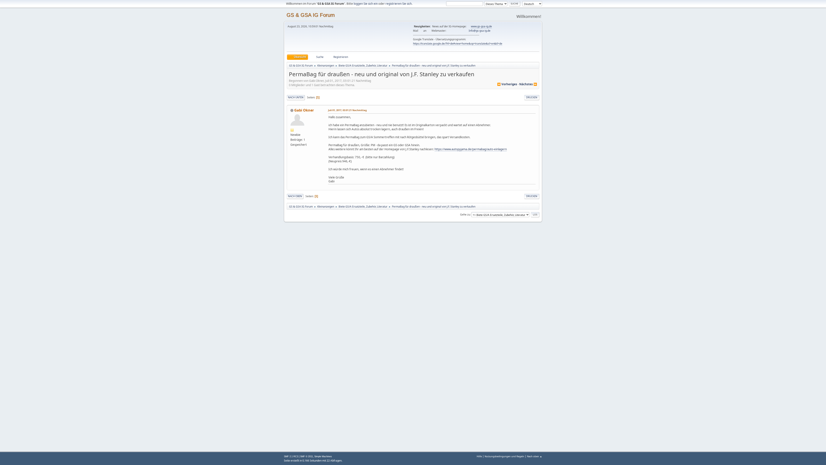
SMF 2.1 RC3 (291, 456)
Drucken (531, 97)
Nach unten (296, 97)
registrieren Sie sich (398, 4)
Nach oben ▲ (534, 456)
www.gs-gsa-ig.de (481, 26)
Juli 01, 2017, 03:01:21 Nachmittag (347, 110)
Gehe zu (465, 214)
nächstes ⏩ (528, 84)
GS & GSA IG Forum (311, 15)
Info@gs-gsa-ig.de (479, 31)
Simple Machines (323, 456)
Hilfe (479, 456)
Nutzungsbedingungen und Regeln (504, 456)
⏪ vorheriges (507, 84)
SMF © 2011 (306, 456)
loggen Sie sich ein (366, 4)
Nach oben (295, 196)
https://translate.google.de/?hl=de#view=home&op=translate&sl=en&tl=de (457, 43)
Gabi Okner (304, 110)
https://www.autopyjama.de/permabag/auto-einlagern (471, 149)
